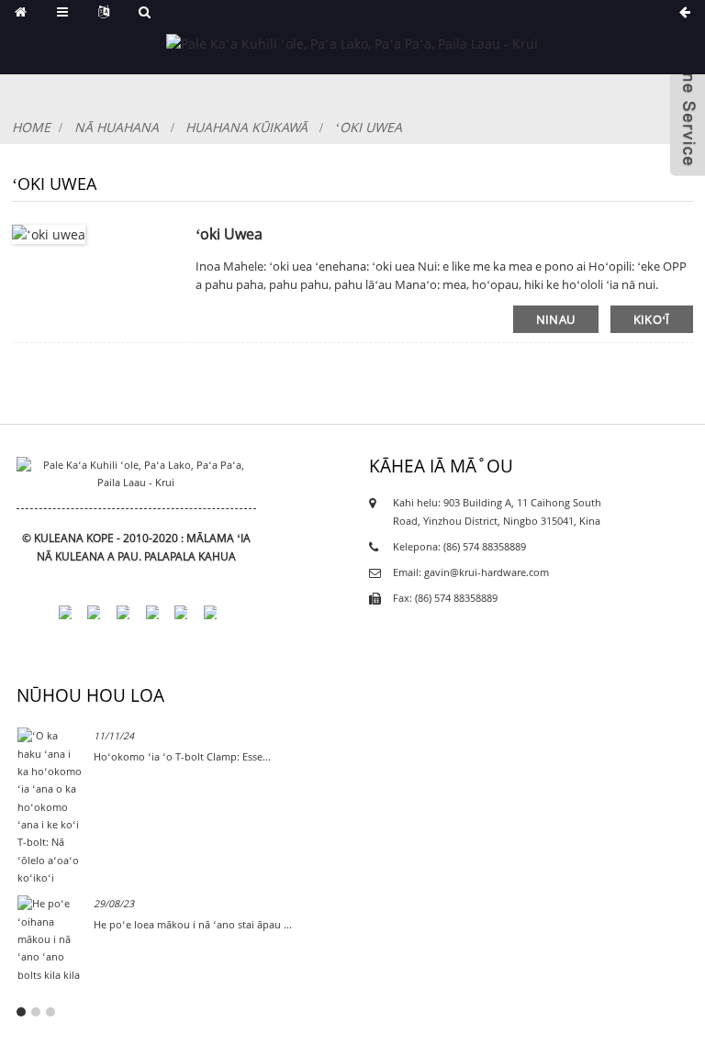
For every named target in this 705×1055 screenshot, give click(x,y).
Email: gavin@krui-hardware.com (471, 572)
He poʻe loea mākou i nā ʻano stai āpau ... (193, 924)
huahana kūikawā (246, 127)
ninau (556, 319)
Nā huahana (116, 127)
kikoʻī (651, 319)
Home (31, 127)
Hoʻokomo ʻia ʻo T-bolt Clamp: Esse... (182, 756)
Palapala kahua (190, 556)
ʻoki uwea (368, 127)
